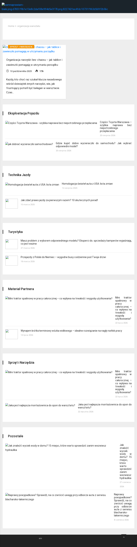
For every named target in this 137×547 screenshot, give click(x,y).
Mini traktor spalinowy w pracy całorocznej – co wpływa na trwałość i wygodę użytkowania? (123, 308)
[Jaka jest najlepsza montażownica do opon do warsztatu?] (40, 405)
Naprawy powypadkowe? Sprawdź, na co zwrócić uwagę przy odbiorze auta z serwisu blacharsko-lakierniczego (123, 505)
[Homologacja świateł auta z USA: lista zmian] (32, 184)
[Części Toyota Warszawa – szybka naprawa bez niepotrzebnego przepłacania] (51, 123)
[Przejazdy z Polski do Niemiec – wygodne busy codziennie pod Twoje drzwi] (11, 261)
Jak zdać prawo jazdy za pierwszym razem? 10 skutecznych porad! (59, 200)
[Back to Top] (123, 537)
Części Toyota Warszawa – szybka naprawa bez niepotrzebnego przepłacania (116, 126)
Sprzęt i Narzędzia (21, 47)
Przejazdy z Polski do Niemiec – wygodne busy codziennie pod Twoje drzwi (63, 257)
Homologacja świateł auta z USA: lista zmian (87, 183)
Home (11, 26)
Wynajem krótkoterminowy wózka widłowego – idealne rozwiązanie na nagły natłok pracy (71, 330)
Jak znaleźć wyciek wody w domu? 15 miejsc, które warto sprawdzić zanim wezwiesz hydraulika (126, 461)
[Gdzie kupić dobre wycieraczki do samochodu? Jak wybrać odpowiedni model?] (29, 144)
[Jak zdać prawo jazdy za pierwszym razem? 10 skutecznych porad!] (11, 204)
